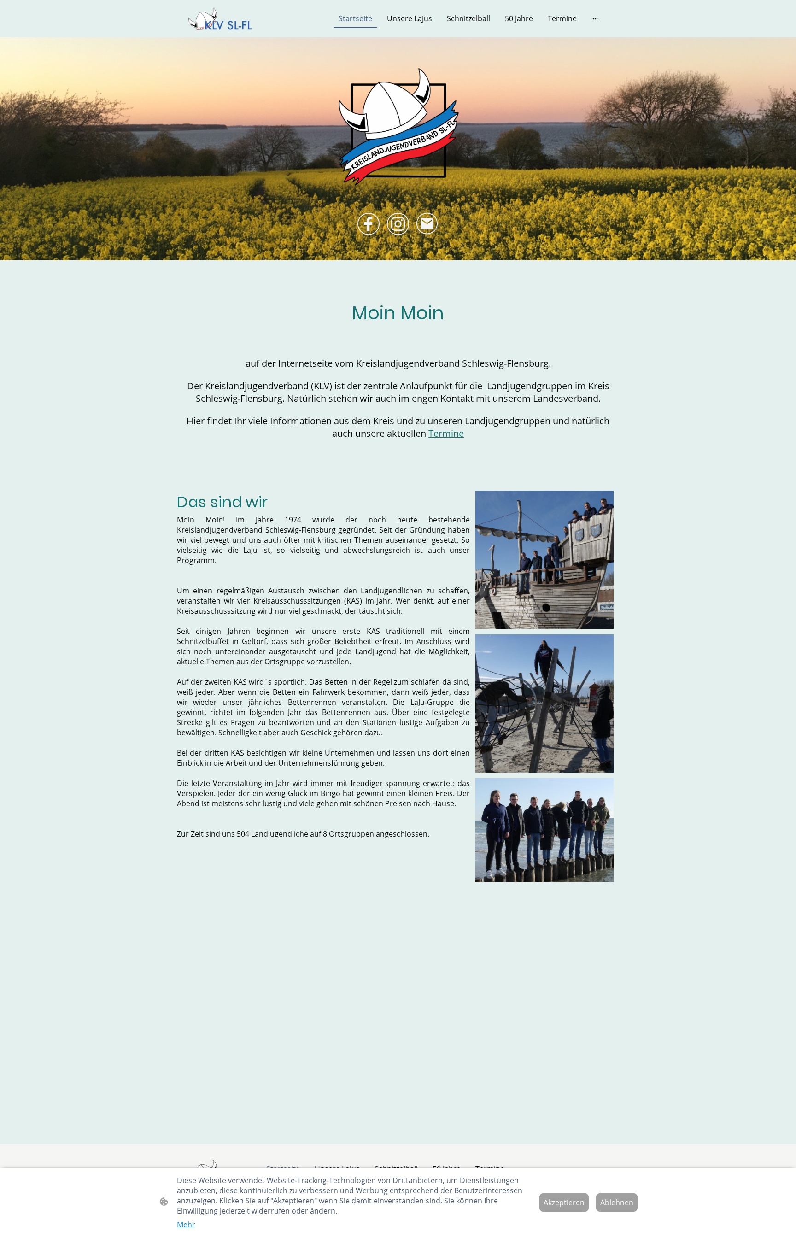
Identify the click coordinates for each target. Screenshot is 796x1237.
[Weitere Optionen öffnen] (595, 18)
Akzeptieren (564, 1202)
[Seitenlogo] (220, 18)
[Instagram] (398, 224)
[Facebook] (368, 224)
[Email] (427, 224)
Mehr (186, 1224)
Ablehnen (616, 1202)
